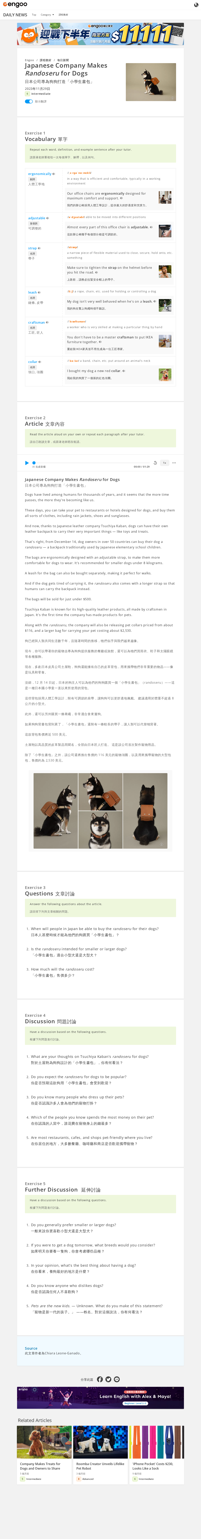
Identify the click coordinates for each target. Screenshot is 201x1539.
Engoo (29, 60)
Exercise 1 (35, 133)
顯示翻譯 (41, 101)
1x (164, 462)
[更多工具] (174, 463)
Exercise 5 (35, 1183)
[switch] (29, 101)
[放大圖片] (151, 82)
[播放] (27, 463)
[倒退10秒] (155, 463)
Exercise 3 (35, 887)
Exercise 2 (35, 417)
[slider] (34, 462)
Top (34, 14)
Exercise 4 (35, 1015)
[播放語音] (53, 174)
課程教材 (63, 14)
